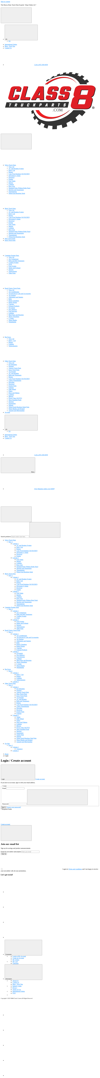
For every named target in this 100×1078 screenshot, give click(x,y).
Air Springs (12, 295)
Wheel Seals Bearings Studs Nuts (19, 407)
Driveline (11, 382)
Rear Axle (12, 186)
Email (4, 788)
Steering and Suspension (16, 190)
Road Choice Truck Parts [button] (13, 288)
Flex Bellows (13, 309)
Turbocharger (13, 271)
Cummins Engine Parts (12, 607)
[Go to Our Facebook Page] (19, 892)
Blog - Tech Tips (17, 984)
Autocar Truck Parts (15, 368)
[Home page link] (50, 133)
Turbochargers (13, 346)
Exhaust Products (14, 306)
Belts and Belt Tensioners (16, 261)
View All (11, 167)
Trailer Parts (20, 735)
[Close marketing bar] (16, 15)
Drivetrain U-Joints (14, 176)
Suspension (12, 403)
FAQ (14, 993)
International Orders (18, 991)
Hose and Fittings (14, 393)
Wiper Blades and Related (17, 409)
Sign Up (4, 854)
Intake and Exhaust (14, 268)
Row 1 (11, 542)
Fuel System (12, 266)
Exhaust (11, 387)
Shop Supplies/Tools (15, 400)
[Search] (44, 530)
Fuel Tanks (12, 181)
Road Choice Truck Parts (12, 630)
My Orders (15, 960)
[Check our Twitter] (19, 907)
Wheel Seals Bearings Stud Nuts (26, 738)
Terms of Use (16, 989)
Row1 (10, 671)
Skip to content (5, 1)
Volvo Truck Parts (10, 540)
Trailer (18, 717)
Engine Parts (12, 386)
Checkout (15, 963)
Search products (6, 536)
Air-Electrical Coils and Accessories (20, 293)
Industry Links (16, 986)
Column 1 (15, 544)
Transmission (13, 191)
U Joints (11, 318)
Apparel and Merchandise (17, 410)
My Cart (15, 961)
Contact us (15, 982)
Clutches (11, 304)
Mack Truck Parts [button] (10, 208)
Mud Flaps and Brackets (16, 315)
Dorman (11, 366)
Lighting (11, 184)
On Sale (7, 743)
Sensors (11, 269)
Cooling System (13, 262)
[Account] (15, 505)
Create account (40, 779)
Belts (10, 299)
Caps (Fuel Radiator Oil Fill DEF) (19, 174)
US (6, 39)
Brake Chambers (14, 301)
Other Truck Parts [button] (10, 361)
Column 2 (15, 558)
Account (7, 412)
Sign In (4, 807)
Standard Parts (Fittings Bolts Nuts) (19, 188)
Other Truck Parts (10, 683)
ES (9, 41)
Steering (11, 402)
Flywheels (12, 308)
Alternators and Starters (16, 297)
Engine (11, 179)
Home (6, 754)
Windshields (12, 322)
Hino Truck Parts (10, 238)
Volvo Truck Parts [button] (10, 165)
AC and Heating (14, 373)
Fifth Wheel (12, 389)
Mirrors (11, 396)
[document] (50, 312)
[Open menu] (16, 141)
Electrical (11, 177)
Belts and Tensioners (15, 375)
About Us (15, 981)
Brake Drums (13, 302)
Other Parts (12, 273)
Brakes (11, 172)
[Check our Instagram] (19, 937)
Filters (10, 391)
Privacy (14, 988)
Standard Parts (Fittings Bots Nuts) (27, 600)
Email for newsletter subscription (11, 852)
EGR (10, 264)
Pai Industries (13, 364)
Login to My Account (19, 956)
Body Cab (12, 170)
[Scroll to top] (16, 833)
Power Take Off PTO (15, 398)
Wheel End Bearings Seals (17, 193)
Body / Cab (12, 340)
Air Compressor (13, 259)
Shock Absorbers (14, 316)
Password (5, 804)
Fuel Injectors (13, 311)
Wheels (11, 405)
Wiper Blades (13, 320)
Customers (8, 954)
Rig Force (8, 669)
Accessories (12, 372)
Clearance (19, 749)
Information (8, 979)
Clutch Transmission (15, 380)
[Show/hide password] (57, 797)
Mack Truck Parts (10, 574)
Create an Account (18, 958)
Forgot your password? (14, 807)
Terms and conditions (75, 869)
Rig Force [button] (8, 337)
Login (3, 779)
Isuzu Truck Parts (10, 240)
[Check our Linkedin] (19, 922)
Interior (11, 183)
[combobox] (20, 537)
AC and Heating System (16, 168)
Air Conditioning (14, 292)
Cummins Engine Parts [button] (12, 255)
